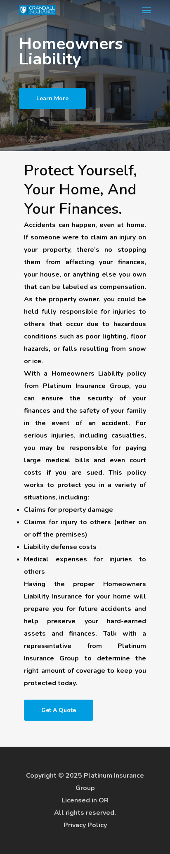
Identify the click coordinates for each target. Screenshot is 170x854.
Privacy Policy (85, 825)
